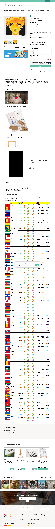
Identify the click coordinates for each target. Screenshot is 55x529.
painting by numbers (32, 82)
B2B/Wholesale (43, 515)
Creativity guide (43, 514)
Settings (18, 265)
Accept (37, 265)
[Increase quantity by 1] (34, 60)
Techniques (22, 514)
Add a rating (7, 435)
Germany (6, 516)
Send (27, 501)
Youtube (49, 477)
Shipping (32, 515)
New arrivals (22, 519)
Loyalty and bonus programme (35, 519)
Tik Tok (42, 477)
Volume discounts (33, 518)
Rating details (40, 20)
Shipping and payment (35, 56)
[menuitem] (6, 11)
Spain (12, 516)
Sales (21, 518)
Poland (6, 515)
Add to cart (41, 66)
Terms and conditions (34, 514)
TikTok (34, 168)
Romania (12, 514)
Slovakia (6, 514)
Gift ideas (21, 520)
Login (37, 8)
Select (12, 469)
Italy (11, 515)
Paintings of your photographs (24, 515)
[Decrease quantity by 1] (31, 60)
